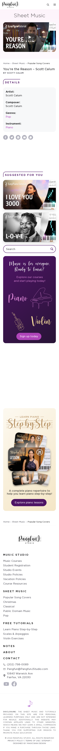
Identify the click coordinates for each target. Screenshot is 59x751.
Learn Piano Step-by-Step (20, 629)
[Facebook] (5, 137)
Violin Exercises (13, 638)
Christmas (9, 601)
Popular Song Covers (17, 597)
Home (6, 63)
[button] (48, 4)
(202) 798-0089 (17, 664)
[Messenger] (18, 137)
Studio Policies (12, 574)
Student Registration (16, 565)
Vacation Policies (14, 579)
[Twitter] (11, 137)
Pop (8, 116)
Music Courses (12, 560)
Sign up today (29, 336)
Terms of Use (33, 741)
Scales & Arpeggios (16, 633)
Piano (9, 127)
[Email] (24, 137)
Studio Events (12, 570)
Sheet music (15, 591)
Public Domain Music (17, 611)
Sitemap (46, 741)
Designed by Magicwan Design (29, 743)
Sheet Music (18, 63)
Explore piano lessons (29, 502)
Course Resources (15, 583)
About (9, 652)
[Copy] (30, 137)
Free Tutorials (18, 623)
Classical (8, 606)
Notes (9, 646)
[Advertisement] (29, 156)
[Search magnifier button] (52, 249)
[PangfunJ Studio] (10, 4)
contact (11, 658)
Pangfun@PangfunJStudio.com (27, 669)
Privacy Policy (16, 741)
